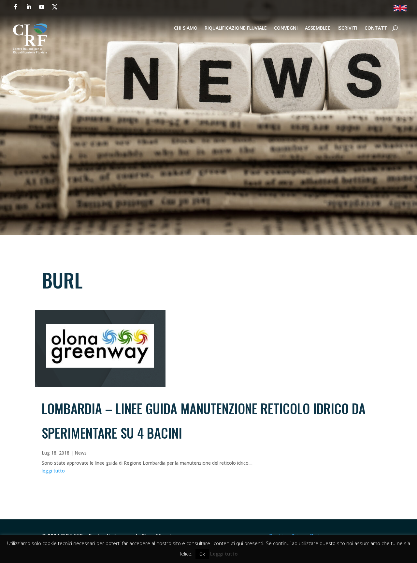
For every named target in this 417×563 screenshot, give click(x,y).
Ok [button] (202, 554)
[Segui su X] (55, 7)
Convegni (286, 28)
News (81, 453)
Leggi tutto (224, 553)
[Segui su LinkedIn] (28, 7)
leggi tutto (53, 471)
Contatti (377, 28)
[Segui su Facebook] (15, 7)
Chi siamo (185, 28)
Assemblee (317, 28)
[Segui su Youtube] (41, 7)
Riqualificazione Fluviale (236, 28)
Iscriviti (347, 28)
